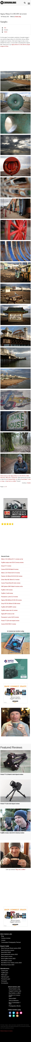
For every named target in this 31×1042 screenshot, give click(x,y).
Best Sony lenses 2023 (7, 964)
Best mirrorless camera (7, 950)
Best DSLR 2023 (6, 952)
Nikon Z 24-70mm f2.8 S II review (10, 572)
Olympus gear (5, 977)
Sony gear (4, 981)
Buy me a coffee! (20, 869)
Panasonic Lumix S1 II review (9, 596)
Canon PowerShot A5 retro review (10, 583)
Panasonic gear (5, 979)
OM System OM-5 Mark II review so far (12, 586)
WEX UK (8, 477)
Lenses (3, 940)
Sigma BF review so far (7, 613)
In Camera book (11, 479)
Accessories (4, 983)
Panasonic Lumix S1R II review (10, 617)
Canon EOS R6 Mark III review (9, 569)
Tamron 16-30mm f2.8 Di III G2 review (11, 576)
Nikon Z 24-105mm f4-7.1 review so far (12, 559)
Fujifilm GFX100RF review (8, 607)
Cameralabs (8, 3)
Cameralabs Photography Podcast (11, 942)
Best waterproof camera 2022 (9, 954)
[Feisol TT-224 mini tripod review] (15, 790)
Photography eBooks (15, 1006)
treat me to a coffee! (11, 481)
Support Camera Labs (15, 991)
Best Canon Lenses (6, 956)
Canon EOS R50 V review (8, 624)
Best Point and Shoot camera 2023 (11, 948)
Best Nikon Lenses (6, 960)
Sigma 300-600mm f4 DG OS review (11, 600)
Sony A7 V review (6, 566)
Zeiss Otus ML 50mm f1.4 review (10, 579)
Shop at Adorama (14, 1000)
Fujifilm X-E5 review (7, 590)
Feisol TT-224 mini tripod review (10, 620)
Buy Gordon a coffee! (15, 993)
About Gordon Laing (14, 989)
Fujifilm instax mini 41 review (9, 610)
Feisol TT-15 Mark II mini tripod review (11, 774)
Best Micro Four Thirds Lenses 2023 (11, 962)
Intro (5, 27)
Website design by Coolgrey (6, 1031)
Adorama (2, 477)
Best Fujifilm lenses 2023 (8, 958)
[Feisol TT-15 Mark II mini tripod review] (15, 761)
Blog (2, 936)
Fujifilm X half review (7, 593)
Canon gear (4, 970)
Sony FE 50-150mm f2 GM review (10, 603)
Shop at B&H (12, 998)
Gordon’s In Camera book (14, 995)
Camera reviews (5, 938)
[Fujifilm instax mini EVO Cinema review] (15, 820)
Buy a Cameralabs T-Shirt (15, 1003)
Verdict (5, 32)
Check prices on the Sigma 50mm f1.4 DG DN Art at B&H (14, 475)
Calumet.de (14, 477)
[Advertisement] (15, 60)
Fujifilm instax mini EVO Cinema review (12, 562)
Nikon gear (4, 974)
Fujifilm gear (4, 972)
